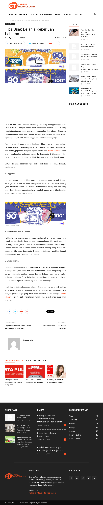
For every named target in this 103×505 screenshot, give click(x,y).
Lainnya (67, 14)
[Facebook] (71, 478)
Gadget (23, 14)
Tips (32, 14)
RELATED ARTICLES (14, 361)
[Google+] (77, 478)
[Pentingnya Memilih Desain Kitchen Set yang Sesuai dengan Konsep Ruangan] (10, 439)
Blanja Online (16, 20)
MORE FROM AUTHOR (36, 361)
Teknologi (11, 14)
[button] (95, 14)
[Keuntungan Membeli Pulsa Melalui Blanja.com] (56, 371)
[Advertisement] (35, 104)
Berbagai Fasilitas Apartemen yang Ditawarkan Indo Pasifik (49, 418)
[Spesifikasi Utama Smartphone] (10, 417)
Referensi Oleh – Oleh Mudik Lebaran (54, 327)
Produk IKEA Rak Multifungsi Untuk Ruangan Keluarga (23, 428)
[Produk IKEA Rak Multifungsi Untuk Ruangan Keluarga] (10, 428)
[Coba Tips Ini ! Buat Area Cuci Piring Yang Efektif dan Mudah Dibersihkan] (74, 78)
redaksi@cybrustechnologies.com (42, 493)
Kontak (78, 14)
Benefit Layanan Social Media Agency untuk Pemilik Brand (89, 91)
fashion (72, 431)
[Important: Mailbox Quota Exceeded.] (74, 46)
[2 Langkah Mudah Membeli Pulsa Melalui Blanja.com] (14, 371)
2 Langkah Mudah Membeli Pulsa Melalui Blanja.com (13, 382)
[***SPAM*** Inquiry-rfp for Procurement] (74, 56)
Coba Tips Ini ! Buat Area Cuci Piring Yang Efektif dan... (88, 79)
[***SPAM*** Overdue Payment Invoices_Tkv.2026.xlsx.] (74, 67)
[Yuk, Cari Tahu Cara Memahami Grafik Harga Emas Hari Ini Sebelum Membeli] (74, 32)
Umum (57, 14)
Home (7, 20)
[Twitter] (89, 478)
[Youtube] (94, 478)
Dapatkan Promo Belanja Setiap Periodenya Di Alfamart (18, 327)
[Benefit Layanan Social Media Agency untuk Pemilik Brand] (74, 90)
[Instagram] (83, 478)
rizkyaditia (11, 38)
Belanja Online (44, 14)
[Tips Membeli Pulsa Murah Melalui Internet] (35, 371)
